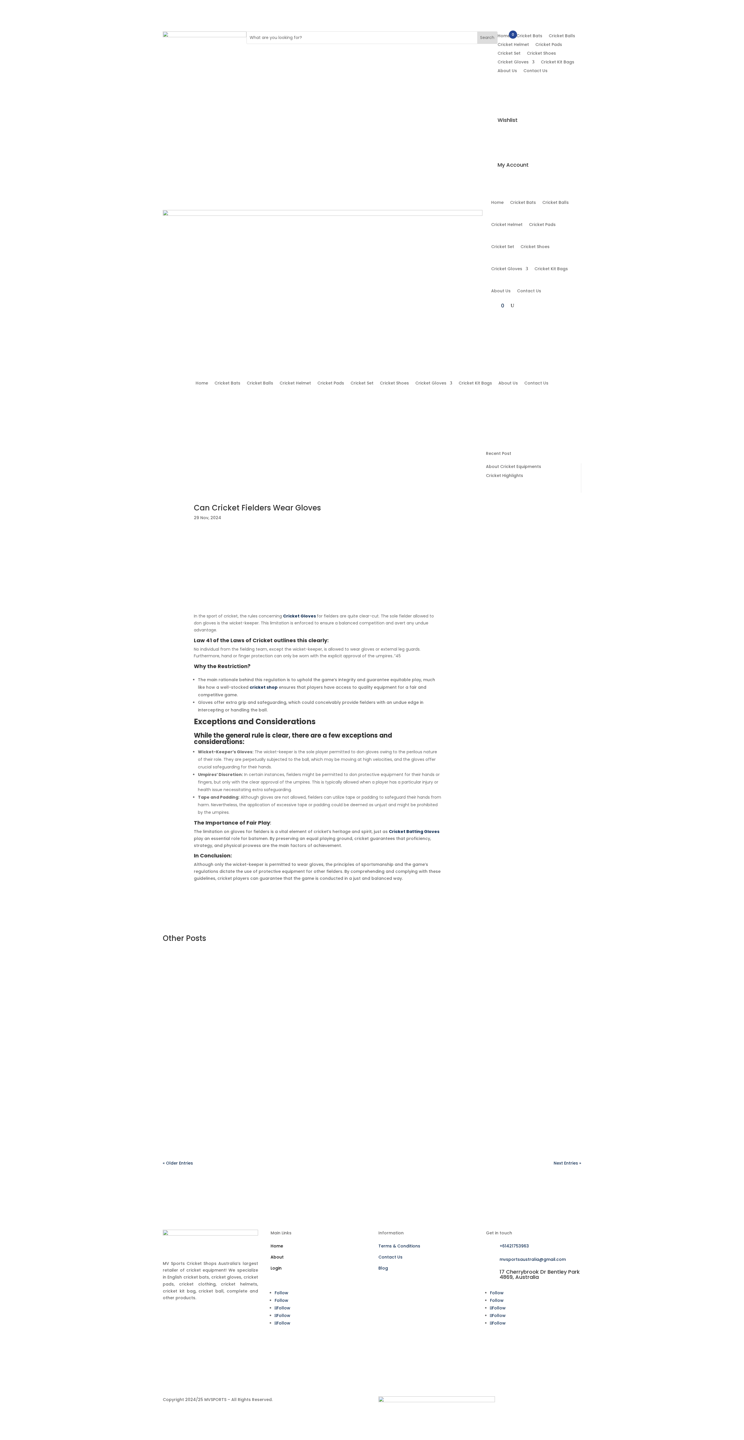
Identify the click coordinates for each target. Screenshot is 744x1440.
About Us (507, 71)
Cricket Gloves (513, 62)
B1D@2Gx (184, 978)
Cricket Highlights (504, 475)
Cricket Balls (562, 36)
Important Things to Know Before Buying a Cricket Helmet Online (532, 658)
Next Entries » (567, 1163)
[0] (504, 78)
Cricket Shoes (541, 53)
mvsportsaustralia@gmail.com (533, 1259)
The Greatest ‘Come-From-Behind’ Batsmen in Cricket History (528, 585)
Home (504, 36)
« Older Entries (178, 1163)
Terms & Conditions (399, 1246)
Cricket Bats (529, 36)
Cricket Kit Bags (557, 62)
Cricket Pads (548, 44)
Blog (383, 1268)
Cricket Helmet (513, 44)
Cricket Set (509, 53)
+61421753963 (514, 1246)
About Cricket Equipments (513, 466)
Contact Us (535, 71)
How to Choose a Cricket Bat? (531, 517)
